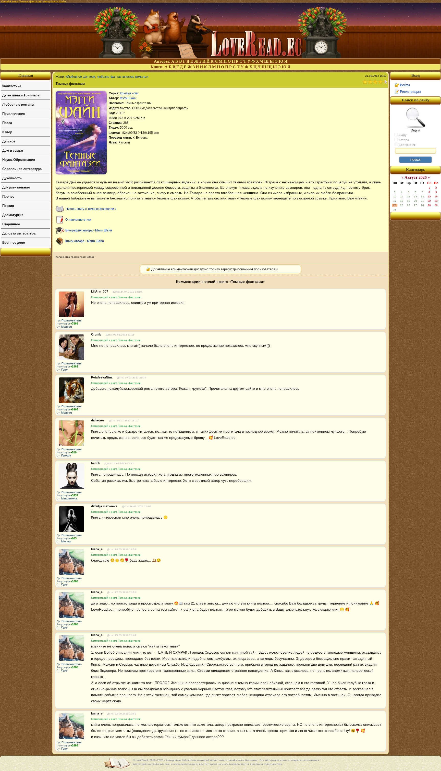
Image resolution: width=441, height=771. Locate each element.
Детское (8, 141)
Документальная (16, 187)
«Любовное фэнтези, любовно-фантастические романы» (107, 77)
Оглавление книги (78, 219)
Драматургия (12, 214)
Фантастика (11, 85)
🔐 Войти (402, 85)
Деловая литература (18, 233)
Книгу (402, 135)
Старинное (11, 223)
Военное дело (13, 242)
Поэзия (8, 205)
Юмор (7, 131)
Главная (25, 75)
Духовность (12, 177)
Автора (403, 140)
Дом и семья (12, 150)
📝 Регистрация (408, 92)
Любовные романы (18, 104)
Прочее (8, 196)
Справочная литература (22, 168)
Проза (7, 122)
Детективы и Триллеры (21, 95)
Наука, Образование (18, 159)
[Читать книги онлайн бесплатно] (220, 56)
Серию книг (406, 145)
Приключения (13, 113)
